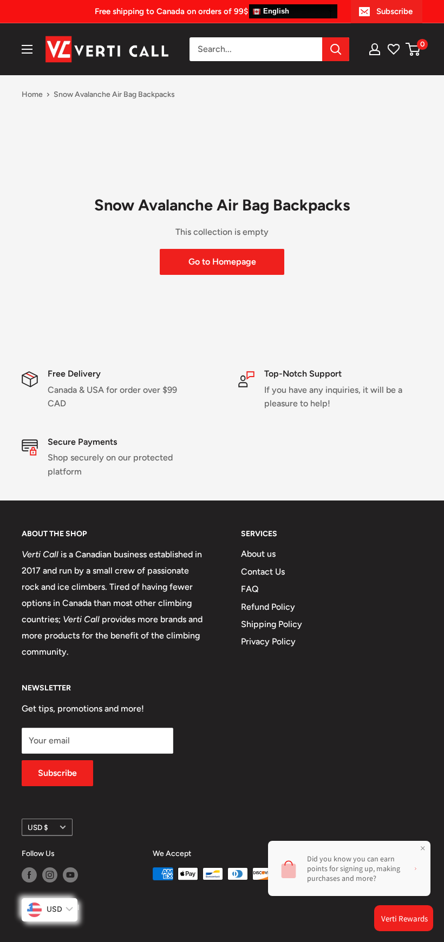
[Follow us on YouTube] (70, 874)
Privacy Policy (268, 641)
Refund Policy (268, 607)
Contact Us (263, 571)
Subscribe (394, 11)
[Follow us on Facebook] (29, 874)
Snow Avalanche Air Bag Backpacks (114, 94)
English (275, 11)
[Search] (335, 49)
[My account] (374, 49)
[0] (413, 49)
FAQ (250, 589)
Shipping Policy (271, 624)
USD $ (38, 827)
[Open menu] (27, 49)
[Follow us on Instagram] (49, 874)
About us (258, 554)
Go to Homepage (222, 261)
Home (32, 94)
